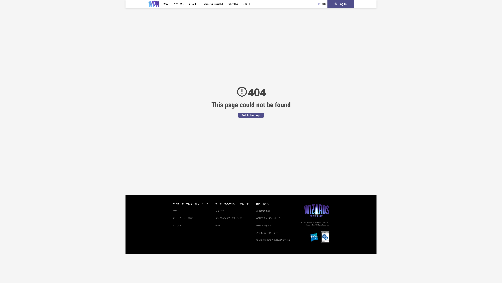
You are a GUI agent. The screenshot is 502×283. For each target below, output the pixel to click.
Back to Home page (251, 115)
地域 (324, 4)
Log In (342, 4)
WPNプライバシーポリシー (269, 218)
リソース (178, 3)
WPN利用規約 (263, 210)
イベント (192, 3)
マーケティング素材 (183, 218)
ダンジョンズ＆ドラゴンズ (228, 218)
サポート (247, 3)
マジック (219, 210)
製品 (166, 3)
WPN (217, 225)
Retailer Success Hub (213, 3)
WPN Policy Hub (264, 225)
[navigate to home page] (153, 4)
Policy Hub (233, 3)
